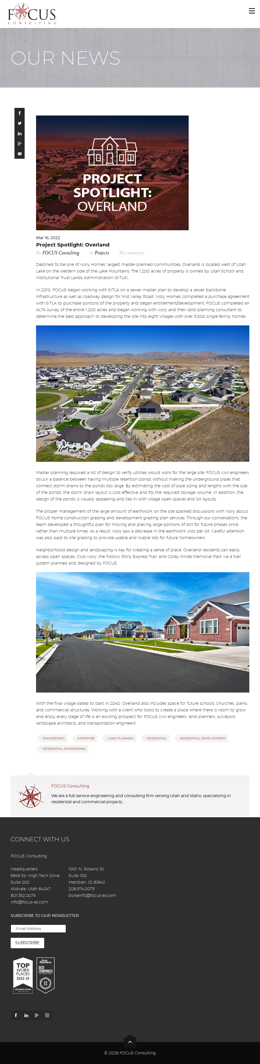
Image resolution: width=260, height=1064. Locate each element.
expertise (86, 738)
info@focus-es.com (29, 902)
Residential (157, 738)
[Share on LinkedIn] (19, 133)
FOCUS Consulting (60, 253)
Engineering (54, 738)
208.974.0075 (82, 888)
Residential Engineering (64, 749)
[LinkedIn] (26, 1015)
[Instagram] (47, 1015)
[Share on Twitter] (19, 123)
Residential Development (202, 738)
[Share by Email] (19, 154)
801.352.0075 (23, 895)
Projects (102, 253)
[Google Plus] (36, 1015)
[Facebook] (16, 1015)
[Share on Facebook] (19, 113)
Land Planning (121, 738)
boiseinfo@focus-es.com (92, 895)
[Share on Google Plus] (19, 143)
